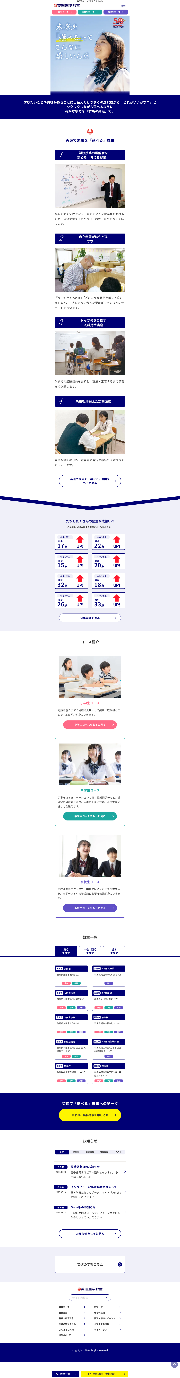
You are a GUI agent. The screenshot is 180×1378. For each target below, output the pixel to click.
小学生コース (62, 12)
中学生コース (88, 12)
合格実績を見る (90, 618)
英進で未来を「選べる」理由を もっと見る (90, 481)
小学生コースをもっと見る (90, 724)
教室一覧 (98, 1307)
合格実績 (63, 1312)
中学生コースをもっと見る (90, 816)
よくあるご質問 (66, 1329)
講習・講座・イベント (104, 1318)
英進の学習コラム (67, 1323)
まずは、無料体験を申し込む (90, 1115)
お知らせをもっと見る (90, 1234)
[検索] (107, 1297)
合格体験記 (99, 1312)
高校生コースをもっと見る (90, 908)
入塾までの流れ (101, 1323)
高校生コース (114, 12)
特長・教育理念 (66, 1318)
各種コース (64, 1307)
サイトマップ (100, 1329)
